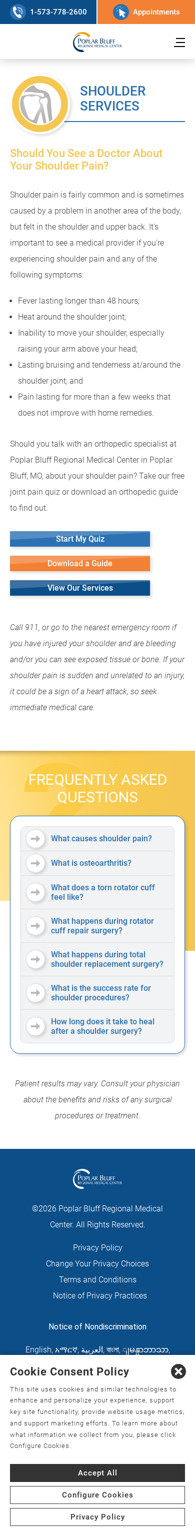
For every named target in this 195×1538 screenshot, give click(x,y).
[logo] (98, 42)
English (39, 1349)
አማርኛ (66, 1349)
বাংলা (112, 1349)
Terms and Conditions (97, 1279)
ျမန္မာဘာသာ (145, 1349)
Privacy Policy (97, 1247)
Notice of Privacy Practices (100, 1295)
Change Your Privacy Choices (97, 1263)
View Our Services (80, 588)
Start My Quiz (80, 539)
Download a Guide (80, 563)
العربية (92, 1349)
